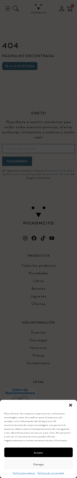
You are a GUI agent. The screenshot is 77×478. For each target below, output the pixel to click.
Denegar (38, 464)
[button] (70, 405)
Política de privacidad (50, 472)
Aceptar (38, 452)
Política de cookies (24, 472)
